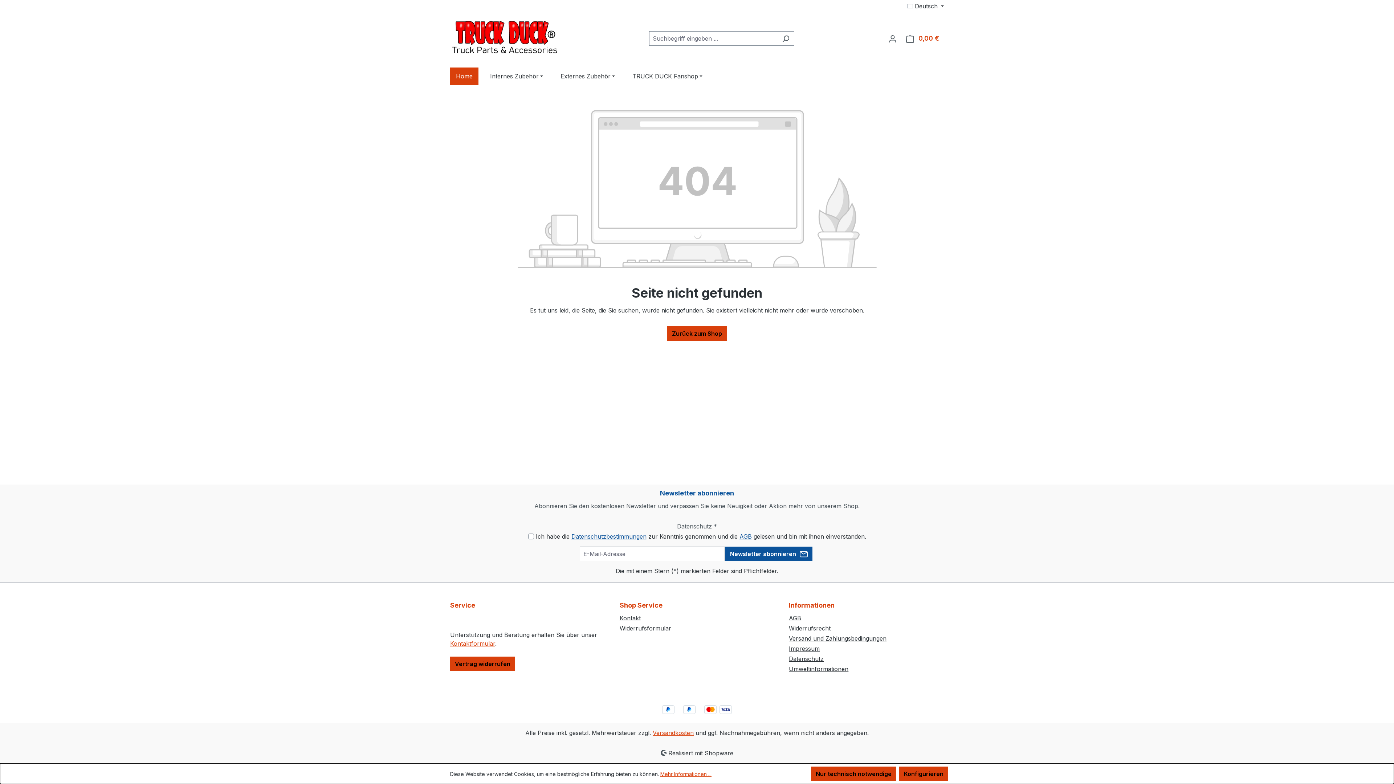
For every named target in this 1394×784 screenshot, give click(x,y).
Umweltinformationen (818, 669)
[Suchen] (785, 38)
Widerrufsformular (645, 628)
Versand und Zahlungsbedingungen (837, 638)
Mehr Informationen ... (686, 774)
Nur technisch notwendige (854, 773)
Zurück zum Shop (697, 333)
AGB (745, 536)
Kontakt (630, 618)
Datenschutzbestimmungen (609, 536)
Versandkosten (673, 732)
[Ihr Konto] (892, 38)
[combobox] (713, 38)
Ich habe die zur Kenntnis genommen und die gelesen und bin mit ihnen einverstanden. (701, 536)
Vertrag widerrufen (482, 663)
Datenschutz (806, 658)
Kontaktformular (472, 643)
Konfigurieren (923, 773)
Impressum (804, 648)
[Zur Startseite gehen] (504, 37)
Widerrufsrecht (810, 628)
